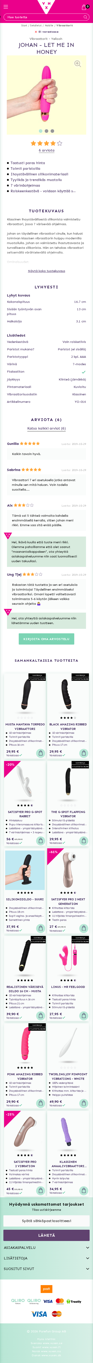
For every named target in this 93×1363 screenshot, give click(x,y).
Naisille (49, 25)
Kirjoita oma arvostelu (46, 639)
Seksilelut (36, 25)
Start (24, 25)
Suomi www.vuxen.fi (46, 1347)
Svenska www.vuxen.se (46, 1343)
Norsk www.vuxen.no (46, 1351)
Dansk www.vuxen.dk (46, 1355)
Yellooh (56, 39)
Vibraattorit (64, 25)
